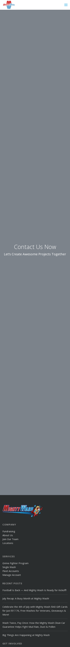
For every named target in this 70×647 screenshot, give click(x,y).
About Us (7, 535)
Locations (7, 543)
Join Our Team (10, 539)
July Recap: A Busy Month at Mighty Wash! (25, 598)
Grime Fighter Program (15, 563)
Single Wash (9, 567)
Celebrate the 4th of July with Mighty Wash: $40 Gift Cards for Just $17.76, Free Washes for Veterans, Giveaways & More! (35, 610)
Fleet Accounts (10, 571)
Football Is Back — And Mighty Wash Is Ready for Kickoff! (34, 590)
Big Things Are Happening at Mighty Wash (26, 635)
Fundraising (8, 531)
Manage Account (11, 574)
